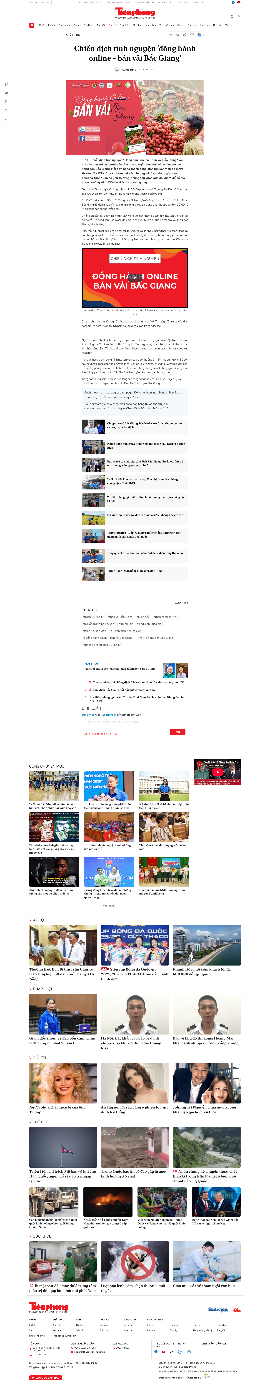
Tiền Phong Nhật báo (118, 2)
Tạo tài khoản (108, 714)
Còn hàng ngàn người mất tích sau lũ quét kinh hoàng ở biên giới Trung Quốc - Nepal (53, 1223)
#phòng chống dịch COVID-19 (102, 644)
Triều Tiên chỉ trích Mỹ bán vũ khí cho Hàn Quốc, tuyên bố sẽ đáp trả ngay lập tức (62, 1176)
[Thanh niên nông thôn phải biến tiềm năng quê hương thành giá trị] (109, 786)
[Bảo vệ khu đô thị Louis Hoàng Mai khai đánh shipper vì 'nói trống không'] (207, 1014)
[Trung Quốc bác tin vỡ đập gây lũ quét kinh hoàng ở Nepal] (135, 1147)
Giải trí (180, 25)
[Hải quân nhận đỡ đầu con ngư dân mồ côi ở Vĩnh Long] (164, 872)
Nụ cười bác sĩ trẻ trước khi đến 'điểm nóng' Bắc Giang (120, 668)
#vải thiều (143, 617)
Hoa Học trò (165, 2)
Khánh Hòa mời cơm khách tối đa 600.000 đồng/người (202, 971)
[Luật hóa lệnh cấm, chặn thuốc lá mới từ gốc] (135, 1261)
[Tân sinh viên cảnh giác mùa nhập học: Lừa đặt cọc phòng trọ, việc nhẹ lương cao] (54, 827)
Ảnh (78, 1319)
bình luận (192, 35)
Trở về (6, 119)
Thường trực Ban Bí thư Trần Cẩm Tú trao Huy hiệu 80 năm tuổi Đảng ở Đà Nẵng (62, 974)
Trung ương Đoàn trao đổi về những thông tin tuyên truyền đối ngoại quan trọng (107, 893)
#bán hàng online (165, 617)
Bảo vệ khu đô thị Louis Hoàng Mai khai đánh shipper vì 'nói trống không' (206, 1040)
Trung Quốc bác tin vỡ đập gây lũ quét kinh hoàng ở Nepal (134, 1174)
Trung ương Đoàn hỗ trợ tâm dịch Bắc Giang (135, 571)
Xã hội (41, 25)
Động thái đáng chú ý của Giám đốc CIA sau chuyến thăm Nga (215, 1221)
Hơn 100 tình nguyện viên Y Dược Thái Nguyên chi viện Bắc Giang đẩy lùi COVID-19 (136, 699)
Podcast (105, 1319)
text (178, 35)
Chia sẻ (6, 93)
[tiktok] (173, 1352)
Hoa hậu (217, 25)
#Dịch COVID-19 (93, 617)
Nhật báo (58, 1319)
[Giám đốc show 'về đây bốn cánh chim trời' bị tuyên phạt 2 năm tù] (63, 1014)
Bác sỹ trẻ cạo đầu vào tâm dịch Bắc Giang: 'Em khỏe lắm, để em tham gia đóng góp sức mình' (145, 463)
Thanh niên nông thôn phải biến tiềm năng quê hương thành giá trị (107, 806)
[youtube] (239, 2)
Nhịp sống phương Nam (64, 1335)
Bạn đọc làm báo (47, 1377)
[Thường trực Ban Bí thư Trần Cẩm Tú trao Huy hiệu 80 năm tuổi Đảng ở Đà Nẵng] (63, 945)
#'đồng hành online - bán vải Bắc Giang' (108, 637)
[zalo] (182, 1352)
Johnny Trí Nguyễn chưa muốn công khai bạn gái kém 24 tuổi (204, 1109)
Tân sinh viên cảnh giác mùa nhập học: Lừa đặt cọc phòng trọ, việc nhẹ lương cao (52, 848)
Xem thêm (238, 25)
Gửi (178, 732)
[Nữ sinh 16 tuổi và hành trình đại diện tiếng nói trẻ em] (164, 786)
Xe (160, 25)
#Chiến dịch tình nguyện (98, 624)
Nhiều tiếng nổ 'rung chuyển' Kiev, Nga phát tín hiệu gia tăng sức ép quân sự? (105, 1223)
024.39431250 (40, 1354)
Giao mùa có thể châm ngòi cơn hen (204, 1285)
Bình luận (6, 111)
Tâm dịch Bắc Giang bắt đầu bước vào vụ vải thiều (124, 690)
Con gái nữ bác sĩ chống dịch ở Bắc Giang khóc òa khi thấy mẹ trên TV (138, 682)
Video (228, 25)
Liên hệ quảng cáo (82, 1343)
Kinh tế (51, 25)
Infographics (154, 1319)
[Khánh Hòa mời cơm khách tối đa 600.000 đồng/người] (207, 945)
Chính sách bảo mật (214, 1343)
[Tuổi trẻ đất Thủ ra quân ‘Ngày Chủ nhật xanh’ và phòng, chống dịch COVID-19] (93, 482)
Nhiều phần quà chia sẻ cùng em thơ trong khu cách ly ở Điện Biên (146, 445)
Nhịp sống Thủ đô (38, 1335)
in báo (185, 35)
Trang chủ (31, 25)
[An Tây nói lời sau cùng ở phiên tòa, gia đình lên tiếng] (135, 1083)
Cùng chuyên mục (46, 766)
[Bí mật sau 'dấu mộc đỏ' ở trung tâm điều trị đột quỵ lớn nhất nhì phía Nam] (63, 1261)
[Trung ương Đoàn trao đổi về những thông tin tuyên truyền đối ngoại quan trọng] (109, 872)
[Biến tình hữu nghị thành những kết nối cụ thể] (109, 827)
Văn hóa (170, 25)
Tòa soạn (182, 2)
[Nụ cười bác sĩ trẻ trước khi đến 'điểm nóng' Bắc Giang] (175, 670)
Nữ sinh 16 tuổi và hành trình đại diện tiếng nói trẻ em (164, 806)
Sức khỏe (88, 25)
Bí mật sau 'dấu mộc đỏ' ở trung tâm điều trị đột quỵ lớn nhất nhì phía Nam (62, 1288)
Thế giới (101, 25)
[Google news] (191, 1352)
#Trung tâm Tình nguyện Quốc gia (140, 624)
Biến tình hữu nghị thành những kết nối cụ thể (107, 847)
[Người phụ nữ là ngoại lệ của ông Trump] (63, 1083)
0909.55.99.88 (82, 1347)
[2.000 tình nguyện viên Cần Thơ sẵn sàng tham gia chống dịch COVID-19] (93, 500)
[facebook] (233, 2)
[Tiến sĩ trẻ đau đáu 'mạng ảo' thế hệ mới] (164, 827)
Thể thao (137, 25)
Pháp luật (124, 25)
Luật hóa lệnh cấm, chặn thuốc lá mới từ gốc (133, 1288)
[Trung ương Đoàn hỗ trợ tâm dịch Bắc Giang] (93, 574)
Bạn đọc (174, 1330)
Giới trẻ (112, 25)
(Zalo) (94, 1347)
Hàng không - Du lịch (203, 1330)
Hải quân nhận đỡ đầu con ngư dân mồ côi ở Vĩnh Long (162, 891)
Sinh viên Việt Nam (144, 2)
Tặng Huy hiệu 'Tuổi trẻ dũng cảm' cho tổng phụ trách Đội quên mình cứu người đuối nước (143, 534)
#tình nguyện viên (94, 631)
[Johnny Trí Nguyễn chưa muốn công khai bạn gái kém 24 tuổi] (207, 1083)
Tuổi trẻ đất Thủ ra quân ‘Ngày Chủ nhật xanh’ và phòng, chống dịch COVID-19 (142, 481)
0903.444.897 (123, 1347)
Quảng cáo (198, 2)
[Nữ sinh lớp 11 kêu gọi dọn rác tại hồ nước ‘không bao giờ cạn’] (93, 518)
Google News (199, 35)
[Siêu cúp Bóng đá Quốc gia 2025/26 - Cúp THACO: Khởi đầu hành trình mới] (135, 945)
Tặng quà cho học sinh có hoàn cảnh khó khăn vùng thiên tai (145, 553)
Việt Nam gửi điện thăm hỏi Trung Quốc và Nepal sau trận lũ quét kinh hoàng (161, 1223)
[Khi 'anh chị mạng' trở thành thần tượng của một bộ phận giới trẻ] (54, 872)
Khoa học (205, 25)
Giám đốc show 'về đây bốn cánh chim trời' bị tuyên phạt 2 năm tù (62, 1040)
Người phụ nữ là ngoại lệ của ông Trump (57, 1109)
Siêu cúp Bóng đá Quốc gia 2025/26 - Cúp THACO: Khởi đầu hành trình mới (134, 974)
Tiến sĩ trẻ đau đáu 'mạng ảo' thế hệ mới (162, 847)
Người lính (151, 25)
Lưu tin (6, 102)
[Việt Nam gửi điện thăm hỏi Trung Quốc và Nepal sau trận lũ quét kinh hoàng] (162, 1202)
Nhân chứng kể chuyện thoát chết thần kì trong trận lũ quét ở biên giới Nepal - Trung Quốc (205, 1176)
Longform (129, 1319)
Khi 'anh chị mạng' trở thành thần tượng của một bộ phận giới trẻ (51, 891)
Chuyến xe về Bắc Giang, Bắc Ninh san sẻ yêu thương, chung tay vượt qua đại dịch (145, 425)
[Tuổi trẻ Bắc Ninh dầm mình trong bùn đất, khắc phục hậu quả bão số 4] (54, 786)
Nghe (6, 84)
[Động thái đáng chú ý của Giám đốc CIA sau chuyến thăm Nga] (216, 1202)
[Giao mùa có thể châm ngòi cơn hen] (207, 1261)
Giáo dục (192, 25)
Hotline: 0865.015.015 (90, 2)
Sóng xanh (64, 25)
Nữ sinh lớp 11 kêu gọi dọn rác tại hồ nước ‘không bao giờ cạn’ (145, 515)
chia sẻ (170, 35)
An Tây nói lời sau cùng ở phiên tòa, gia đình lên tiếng (134, 1109)
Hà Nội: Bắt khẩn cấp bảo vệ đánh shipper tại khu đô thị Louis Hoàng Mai (131, 1043)
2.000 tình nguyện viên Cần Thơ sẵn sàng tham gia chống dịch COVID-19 (146, 499)
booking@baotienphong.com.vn (89, 1351)
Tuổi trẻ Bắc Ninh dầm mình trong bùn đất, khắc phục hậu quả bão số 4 (53, 806)
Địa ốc (76, 25)
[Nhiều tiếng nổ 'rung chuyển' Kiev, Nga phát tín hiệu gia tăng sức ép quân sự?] (108, 1202)
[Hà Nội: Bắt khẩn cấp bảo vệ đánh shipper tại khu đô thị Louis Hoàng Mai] (135, 1014)
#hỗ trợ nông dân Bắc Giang (155, 637)
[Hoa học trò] (237, 1310)
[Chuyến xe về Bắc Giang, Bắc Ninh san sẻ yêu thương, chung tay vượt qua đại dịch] (93, 427)
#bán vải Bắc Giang (120, 617)
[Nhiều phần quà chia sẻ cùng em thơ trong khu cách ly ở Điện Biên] (93, 447)
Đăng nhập (88, 714)
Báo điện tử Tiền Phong (135, 13)
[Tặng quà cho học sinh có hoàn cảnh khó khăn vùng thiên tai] (93, 556)
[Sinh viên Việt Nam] (218, 1310)
